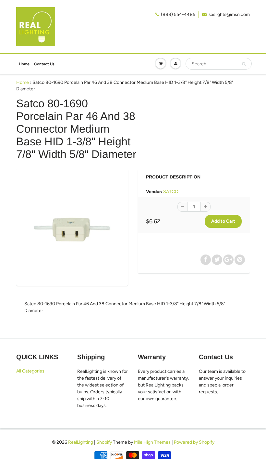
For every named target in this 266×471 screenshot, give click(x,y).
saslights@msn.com (229, 14)
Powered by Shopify (194, 442)
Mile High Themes (152, 442)
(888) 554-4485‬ (178, 14)
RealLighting (80, 442)
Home (24, 64)
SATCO (170, 191)
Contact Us (44, 64)
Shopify (104, 442)
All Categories (30, 371)
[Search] (244, 64)
